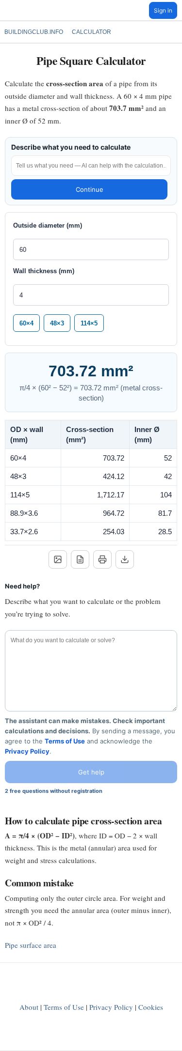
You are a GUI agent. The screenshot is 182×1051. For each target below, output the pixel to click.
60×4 (26, 323)
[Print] (102, 559)
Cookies (150, 1007)
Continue (89, 189)
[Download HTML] (125, 559)
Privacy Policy (27, 751)
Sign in (163, 10)
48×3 (57, 323)
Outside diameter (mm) (47, 225)
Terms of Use (65, 741)
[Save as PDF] (80, 559)
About (28, 1007)
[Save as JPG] (58, 559)
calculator (91, 32)
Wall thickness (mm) (43, 271)
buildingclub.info (33, 32)
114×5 (89, 323)
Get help (91, 771)
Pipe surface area (30, 945)
